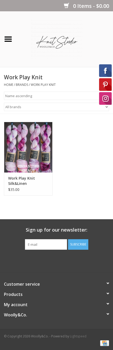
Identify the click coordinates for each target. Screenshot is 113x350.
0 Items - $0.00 (90, 5)
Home (8, 84)
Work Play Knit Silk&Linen (21, 181)
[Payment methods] (103, 343)
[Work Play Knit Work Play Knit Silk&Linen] (28, 147)
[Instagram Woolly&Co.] (66, 260)
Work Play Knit (43, 84)
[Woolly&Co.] (65, 38)
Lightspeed (78, 336)
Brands (22, 84)
